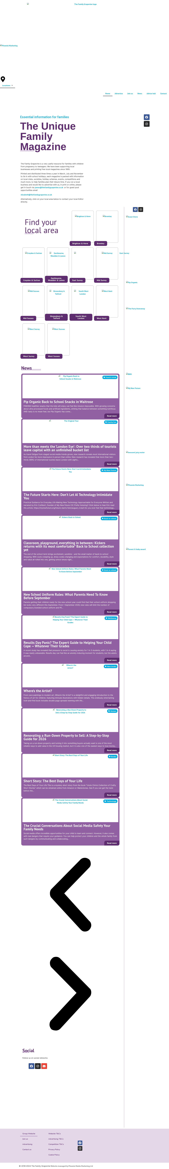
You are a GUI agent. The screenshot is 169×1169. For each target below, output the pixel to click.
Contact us (26, 1149)
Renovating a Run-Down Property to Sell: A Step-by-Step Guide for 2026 (66, 737)
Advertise (119, 93)
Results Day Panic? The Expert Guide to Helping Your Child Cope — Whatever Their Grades (68, 644)
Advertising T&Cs (55, 1139)
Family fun (111, 422)
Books (113, 756)
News (139, 93)
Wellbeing (112, 618)
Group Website (28, 1133)
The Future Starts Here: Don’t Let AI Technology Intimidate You (68, 496)
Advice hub (151, 93)
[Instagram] (147, 124)
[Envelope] (44, 1066)
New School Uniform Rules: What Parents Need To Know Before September (66, 596)
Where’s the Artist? (38, 691)
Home (107, 93)
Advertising (27, 1144)
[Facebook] (147, 117)
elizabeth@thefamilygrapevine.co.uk (36, 195)
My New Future (110, 470)
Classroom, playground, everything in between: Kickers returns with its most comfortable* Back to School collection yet (69, 546)
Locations (6, 85)
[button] (70, 895)
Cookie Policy (54, 1155)
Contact (163, 93)
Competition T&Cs (56, 1144)
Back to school (110, 518)
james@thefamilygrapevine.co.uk (49, 187)
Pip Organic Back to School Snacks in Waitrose (58, 401)
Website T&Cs (54, 1133)
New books (111, 666)
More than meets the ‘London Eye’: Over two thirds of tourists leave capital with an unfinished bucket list (70, 448)
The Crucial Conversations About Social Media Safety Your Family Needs (67, 827)
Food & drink (111, 377)
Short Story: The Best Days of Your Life (53, 781)
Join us (130, 93)
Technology (111, 801)
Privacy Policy (54, 1149)
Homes (113, 711)
